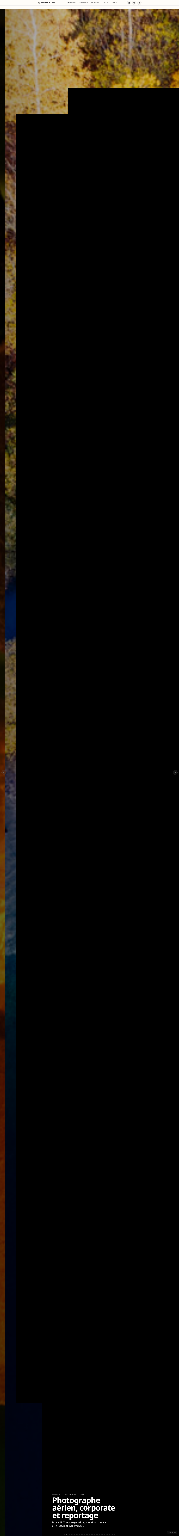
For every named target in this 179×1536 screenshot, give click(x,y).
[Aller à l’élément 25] (102, 1534)
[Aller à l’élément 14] (84, 1534)
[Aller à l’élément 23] (99, 1534)
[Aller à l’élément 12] (81, 1534)
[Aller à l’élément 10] (77, 1534)
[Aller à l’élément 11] (79, 1534)
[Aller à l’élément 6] (71, 1534)
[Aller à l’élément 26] (104, 1534)
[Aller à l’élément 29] (109, 1534)
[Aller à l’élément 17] (89, 1534)
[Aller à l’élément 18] (91, 1534)
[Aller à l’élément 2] (64, 1534)
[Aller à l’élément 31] (112, 1534)
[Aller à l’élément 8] (74, 1534)
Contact (114, 3)
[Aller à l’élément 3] (66, 1534)
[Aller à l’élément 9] (76, 1534)
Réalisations (95, 3)
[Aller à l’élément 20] (94, 1534)
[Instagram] (134, 3)
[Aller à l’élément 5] (69, 1534)
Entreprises (70, 3)
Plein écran (172, 1532)
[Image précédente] (3, 772)
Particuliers (82, 3)
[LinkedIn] (129, 3)
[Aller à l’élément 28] (107, 1534)
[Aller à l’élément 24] (101, 1534)
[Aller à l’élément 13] (82, 1534)
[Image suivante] (175, 772)
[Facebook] (139, 3)
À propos (105, 3)
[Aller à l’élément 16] (87, 1534)
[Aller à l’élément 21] (96, 1534)
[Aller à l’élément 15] (86, 1534)
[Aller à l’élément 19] (92, 1534)
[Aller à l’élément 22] (97, 1534)
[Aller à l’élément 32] (114, 1534)
